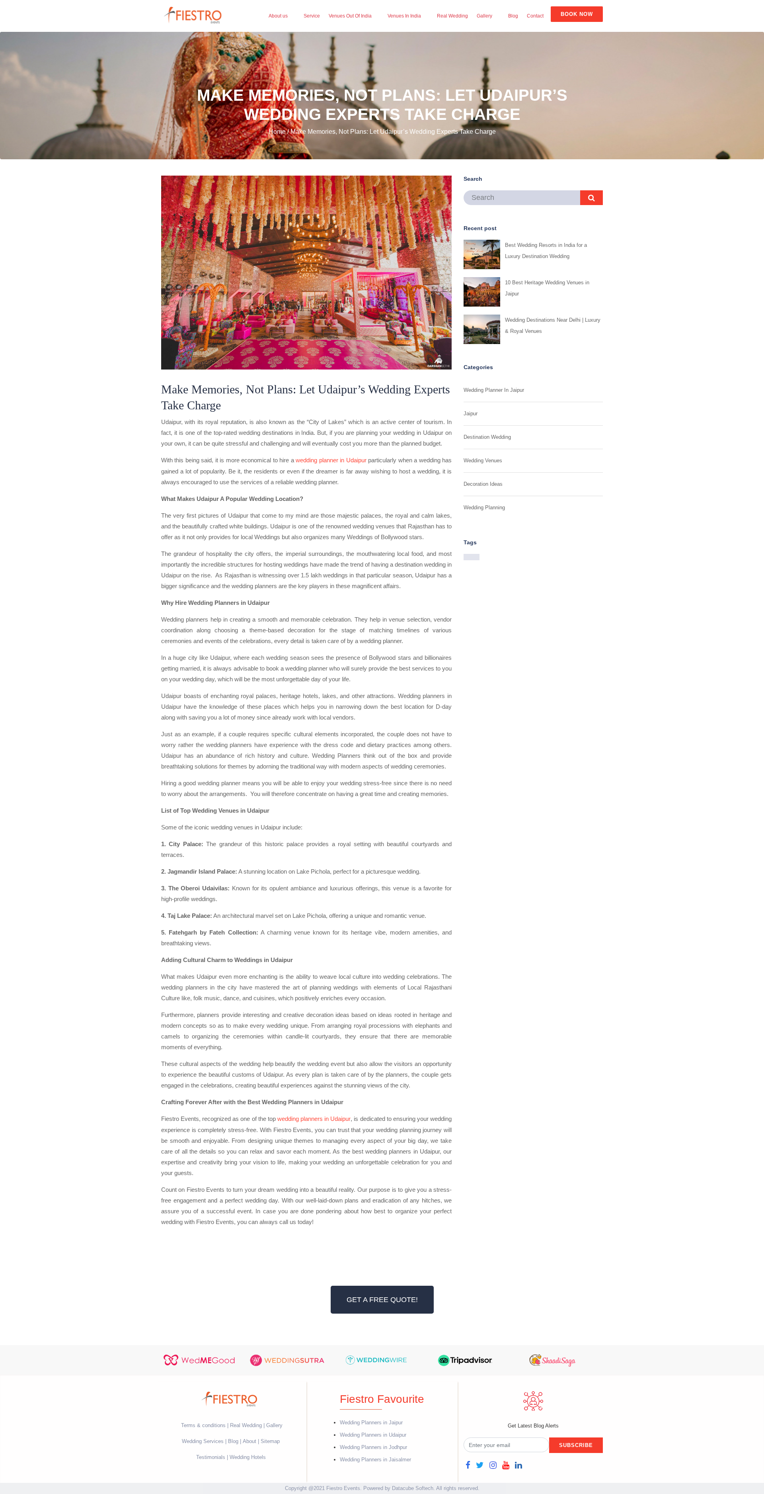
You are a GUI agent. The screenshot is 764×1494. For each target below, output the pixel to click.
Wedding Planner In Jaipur (494, 390)
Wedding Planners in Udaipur (373, 1435)
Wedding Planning (484, 507)
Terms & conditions (204, 1425)
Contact (535, 16)
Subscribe (576, 1445)
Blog (513, 16)
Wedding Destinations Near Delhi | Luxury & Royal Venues (552, 325)
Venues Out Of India (350, 16)
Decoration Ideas (483, 484)
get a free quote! (382, 1300)
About (249, 1441)
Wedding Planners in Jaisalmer (375, 1460)
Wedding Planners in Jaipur (371, 1423)
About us (278, 16)
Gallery (484, 16)
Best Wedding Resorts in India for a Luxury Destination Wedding (546, 250)
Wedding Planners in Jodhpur (373, 1447)
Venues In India (404, 16)
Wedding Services (203, 1441)
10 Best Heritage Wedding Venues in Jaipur (547, 288)
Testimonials (210, 1457)
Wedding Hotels (248, 1457)
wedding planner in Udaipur (331, 460)
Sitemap (270, 1441)
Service (312, 16)
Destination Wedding (487, 437)
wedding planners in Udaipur (314, 1118)
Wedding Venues (483, 460)
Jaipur (470, 414)
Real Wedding (452, 16)
